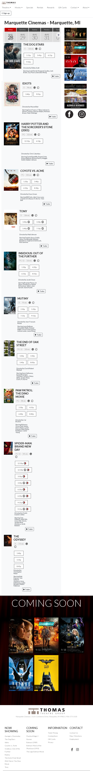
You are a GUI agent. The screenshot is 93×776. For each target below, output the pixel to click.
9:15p (33, 316)
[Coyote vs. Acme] (11, 179)
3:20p (38, 222)
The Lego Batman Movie (35, 752)
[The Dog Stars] (12, 55)
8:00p (32, 362)
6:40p (21, 414)
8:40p (31, 414)
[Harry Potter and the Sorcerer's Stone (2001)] (11, 133)
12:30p (20, 463)
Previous (5, 35)
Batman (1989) (31, 742)
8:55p (34, 274)
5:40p (24, 228)
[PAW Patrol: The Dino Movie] (9, 395)
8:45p (19, 566)
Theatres (5, 7)
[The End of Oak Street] (9, 348)
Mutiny (7, 755)
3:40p (27, 94)
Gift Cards (62, 7)
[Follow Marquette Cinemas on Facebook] (72, 749)
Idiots (7, 742)
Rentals (40, 7)
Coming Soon (53, 736)
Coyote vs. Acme (11, 746)
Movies (18, 7)
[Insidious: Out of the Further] (10, 261)
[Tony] (10, 219)
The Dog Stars (10, 739)
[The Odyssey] (8, 540)
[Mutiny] (10, 305)
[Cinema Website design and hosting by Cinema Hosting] (46, 772)
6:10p (38, 141)
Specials (29, 7)
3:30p (32, 356)
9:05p (38, 94)
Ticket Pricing (53, 733)
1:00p (24, 222)
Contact (74, 7)
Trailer (56, 76)
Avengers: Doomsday (12, 736)
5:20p (33, 309)
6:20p (20, 489)
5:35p (19, 560)
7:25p (22, 316)
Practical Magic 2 (32, 736)
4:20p (34, 267)
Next (58, 35)
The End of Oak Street (13, 758)
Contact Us (74, 733)
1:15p (28, 55)
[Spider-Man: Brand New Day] (8, 448)
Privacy (50, 742)
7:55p (38, 228)
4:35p (31, 407)
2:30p (22, 309)
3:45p (39, 55)
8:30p (36, 188)
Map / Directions (76, 736)
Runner (29, 739)
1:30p (23, 267)
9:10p (28, 62)
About (85, 7)
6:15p (50, 55)
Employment (74, 739)
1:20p (25, 181)
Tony (6, 767)
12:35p (27, 141)
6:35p (23, 274)
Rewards (50, 7)
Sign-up (6, 13)
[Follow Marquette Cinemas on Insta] (77, 749)
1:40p (19, 553)
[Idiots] (12, 94)
